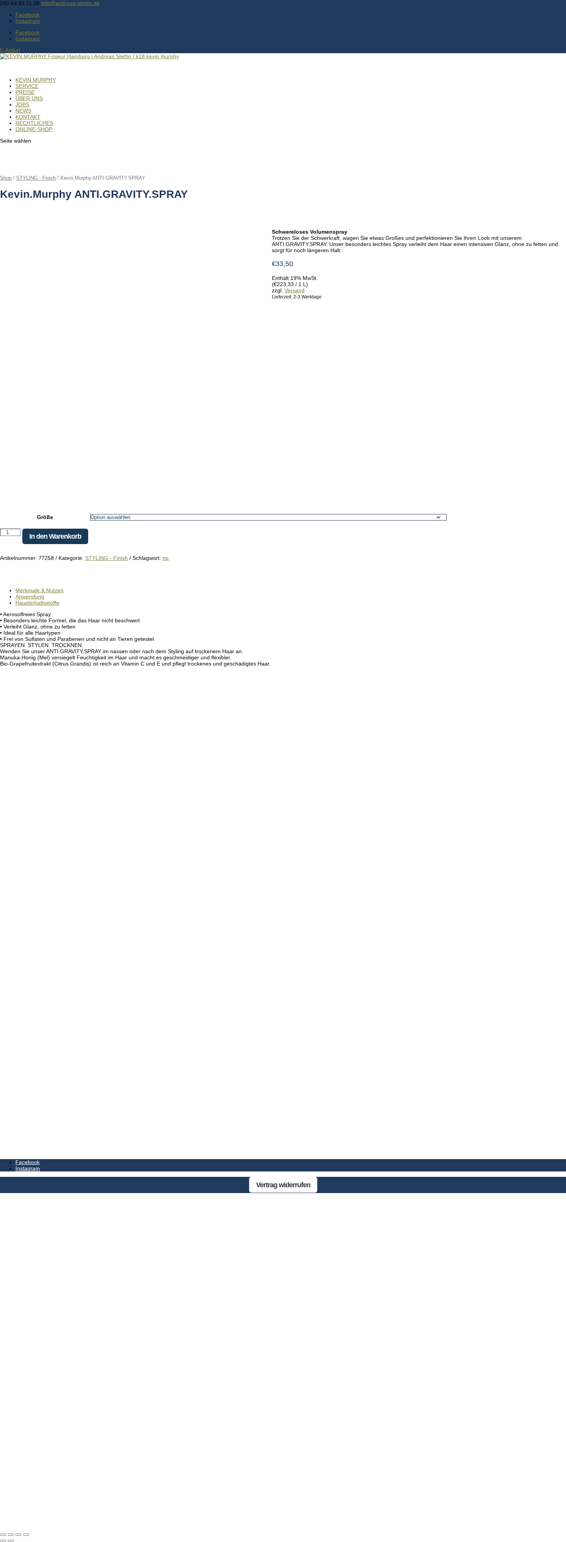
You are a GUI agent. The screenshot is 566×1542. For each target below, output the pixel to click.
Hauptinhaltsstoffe (37, 603)
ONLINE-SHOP (33, 129)
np (165, 558)
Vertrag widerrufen (283, 1185)
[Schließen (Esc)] (26, 1535)
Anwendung (29, 596)
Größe (45, 517)
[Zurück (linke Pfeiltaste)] (3, 1541)
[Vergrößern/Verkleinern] (3, 1535)
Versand (295, 290)
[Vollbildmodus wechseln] (11, 1535)
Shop (6, 178)
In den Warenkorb (55, 536)
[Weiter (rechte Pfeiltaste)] (11, 1541)
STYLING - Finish (36, 178)
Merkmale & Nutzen (39, 590)
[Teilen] (18, 1535)
